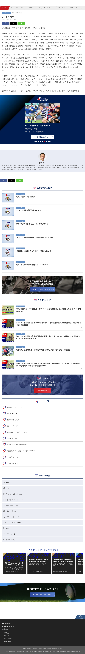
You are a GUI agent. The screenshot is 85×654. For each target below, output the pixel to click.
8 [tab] (48, 141)
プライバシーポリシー (10, 636)
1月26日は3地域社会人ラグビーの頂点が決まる (33, 251)
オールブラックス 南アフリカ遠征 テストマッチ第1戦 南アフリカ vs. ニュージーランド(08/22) (14, 568)
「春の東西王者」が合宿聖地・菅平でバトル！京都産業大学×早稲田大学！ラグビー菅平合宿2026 (48, 310)
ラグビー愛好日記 (13, 463)
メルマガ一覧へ (42, 390)
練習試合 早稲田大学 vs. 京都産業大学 (63, 564)
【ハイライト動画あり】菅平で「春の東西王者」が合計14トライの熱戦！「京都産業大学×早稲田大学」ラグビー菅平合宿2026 (48, 364)
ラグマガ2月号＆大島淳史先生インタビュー (32, 265)
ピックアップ (11, 540)
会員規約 (6, 633)
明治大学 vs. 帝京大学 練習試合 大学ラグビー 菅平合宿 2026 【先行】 (38, 560)
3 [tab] (38, 141)
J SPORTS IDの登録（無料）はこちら (42, 289)
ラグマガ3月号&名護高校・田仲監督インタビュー (34, 237)
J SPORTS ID (6, 623)
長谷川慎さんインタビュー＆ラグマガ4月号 (32, 224)
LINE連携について (7, 626)
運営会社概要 (7, 641)
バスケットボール (75, 8)
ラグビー (4, 8)
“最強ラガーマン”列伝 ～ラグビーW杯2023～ (22, 451)
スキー (8, 528)
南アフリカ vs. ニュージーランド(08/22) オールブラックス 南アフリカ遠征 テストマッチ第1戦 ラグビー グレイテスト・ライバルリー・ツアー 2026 (14, 564)
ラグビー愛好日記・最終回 (25, 197)
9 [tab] (49, 141)
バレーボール (62, 8)
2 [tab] (36, 141)
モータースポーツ (49, 8)
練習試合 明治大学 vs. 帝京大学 (38, 564)
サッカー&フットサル (17, 8)
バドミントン (11, 534)
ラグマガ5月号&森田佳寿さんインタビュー (32, 210)
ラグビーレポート (13, 413)
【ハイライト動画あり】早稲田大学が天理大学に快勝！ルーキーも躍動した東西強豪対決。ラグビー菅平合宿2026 (48, 337)
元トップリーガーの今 (14, 426)
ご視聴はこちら (42, 137)
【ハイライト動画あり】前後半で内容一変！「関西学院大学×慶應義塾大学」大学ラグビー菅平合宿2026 (48, 324)
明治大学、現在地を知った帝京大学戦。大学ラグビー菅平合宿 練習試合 (43, 350)
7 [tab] (46, 141)
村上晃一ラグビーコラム (15, 407)
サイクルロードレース (33, 8)
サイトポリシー (8, 638)
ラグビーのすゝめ (13, 457)
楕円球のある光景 (13, 420)
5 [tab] (42, 141)
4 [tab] (40, 141)
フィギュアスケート (14, 522)
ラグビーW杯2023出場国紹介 (17, 445)
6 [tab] (44, 141)
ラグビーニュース (13, 438)
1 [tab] (35, 141)
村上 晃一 (16, 20)
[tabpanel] (42, 121)
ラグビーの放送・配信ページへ (42, 594)
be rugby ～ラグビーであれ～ (17, 432)
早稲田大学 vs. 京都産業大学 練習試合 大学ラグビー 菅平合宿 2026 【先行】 (63, 560)
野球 (7, 483)
